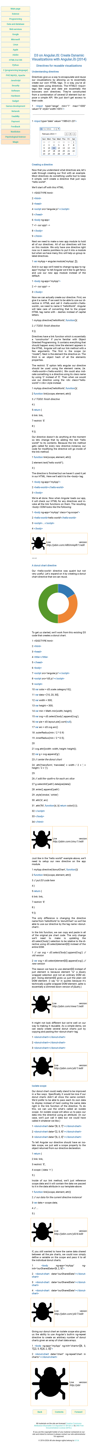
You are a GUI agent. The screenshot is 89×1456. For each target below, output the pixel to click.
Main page (15, 8)
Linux (15, 44)
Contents (59, 1412)
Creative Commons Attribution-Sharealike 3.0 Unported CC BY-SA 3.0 (57, 1424)
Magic (15, 142)
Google (15, 34)
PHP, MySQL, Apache (15, 75)
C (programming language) (15, 70)
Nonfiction (15, 131)
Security (15, 85)
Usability (15, 116)
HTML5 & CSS (15, 60)
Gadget (15, 101)
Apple (15, 49)
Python (15, 65)
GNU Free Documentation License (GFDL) (65, 1427)
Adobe (16, 55)
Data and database (15, 24)
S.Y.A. (77, 1440)
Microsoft (15, 39)
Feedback (15, 126)
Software (15, 90)
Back (40, 1412)
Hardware (15, 96)
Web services (15, 29)
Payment (15, 121)
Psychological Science (15, 137)
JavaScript (16, 80)
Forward (78, 1412)
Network (15, 111)
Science (15, 14)
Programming (15, 19)
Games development (15, 106)
